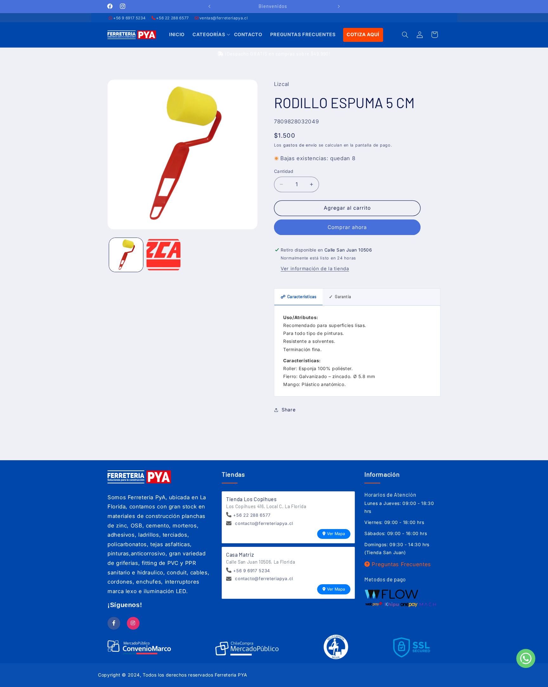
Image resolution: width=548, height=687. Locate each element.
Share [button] (289, 410)
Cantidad (283, 171)
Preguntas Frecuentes (400, 564)
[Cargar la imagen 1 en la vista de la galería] (126, 255)
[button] (209, 35)
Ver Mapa (336, 533)
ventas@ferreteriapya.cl (223, 18)
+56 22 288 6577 (172, 18)
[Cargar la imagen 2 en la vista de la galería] (163, 255)
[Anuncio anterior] (209, 6)
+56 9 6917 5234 (129, 18)
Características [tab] (298, 296)
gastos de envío (300, 145)
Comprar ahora (347, 227)
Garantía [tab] (340, 296)
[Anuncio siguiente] (339, 6)
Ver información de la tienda (315, 269)
